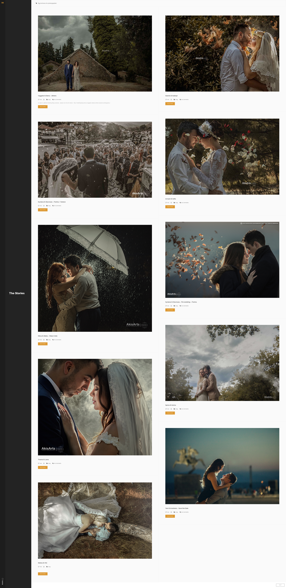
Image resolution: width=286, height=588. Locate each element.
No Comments (57, 99)
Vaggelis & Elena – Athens (47, 96)
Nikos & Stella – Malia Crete (47, 336)
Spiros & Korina (170, 405)
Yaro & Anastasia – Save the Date (176, 508)
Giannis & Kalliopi (171, 96)
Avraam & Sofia (170, 199)
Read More (43, 106)
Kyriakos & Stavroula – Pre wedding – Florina (181, 302)
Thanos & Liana (43, 459)
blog (49, 99)
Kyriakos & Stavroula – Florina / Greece (52, 202)
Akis (41, 99)
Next (280, 585)
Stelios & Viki (42, 563)
